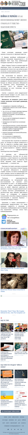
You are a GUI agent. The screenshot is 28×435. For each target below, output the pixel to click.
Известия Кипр (13, 423)
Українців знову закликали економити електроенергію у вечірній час (6, 403)
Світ (16, 420)
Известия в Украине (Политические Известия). (14, 432)
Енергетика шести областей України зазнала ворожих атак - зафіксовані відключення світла (21, 382)
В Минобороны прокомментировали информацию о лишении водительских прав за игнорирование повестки (7, 356)
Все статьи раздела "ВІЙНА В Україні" (11, 411)
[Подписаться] (10, 216)
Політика (22, 417)
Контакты (23, 423)
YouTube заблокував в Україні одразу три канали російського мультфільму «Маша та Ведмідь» (20, 403)
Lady (19, 423)
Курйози (24, 420)
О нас (23, 426)
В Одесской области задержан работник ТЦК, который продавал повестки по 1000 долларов (7, 336)
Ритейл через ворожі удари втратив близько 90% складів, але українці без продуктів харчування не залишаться (7, 383)
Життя (7, 423)
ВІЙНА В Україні (9, 16)
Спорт (3, 423)
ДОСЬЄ (19, 420)
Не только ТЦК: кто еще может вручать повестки (21, 352)
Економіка (11, 420)
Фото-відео (5, 420)
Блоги (9, 417)
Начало (5, 417)
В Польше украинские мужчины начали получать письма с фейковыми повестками (20, 336)
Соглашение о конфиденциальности (12, 426)
